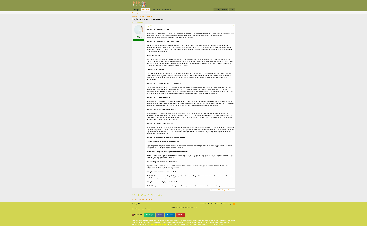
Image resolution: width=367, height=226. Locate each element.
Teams (160, 215)
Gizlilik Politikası (215, 204)
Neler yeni (155, 10)
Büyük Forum (136, 209)
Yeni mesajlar (135, 13)
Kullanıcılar (165, 10)
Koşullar (207, 204)
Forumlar (145, 10)
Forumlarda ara (145, 13)
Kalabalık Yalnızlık (146, 209)
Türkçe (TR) (137, 204)
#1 (233, 26)
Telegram (170, 215)
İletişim (202, 204)
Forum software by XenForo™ (184, 207)
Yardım (223, 204)
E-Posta (180, 215)
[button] (160, 9)
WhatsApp (149, 215)
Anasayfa (136, 10)
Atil (134, 22)
